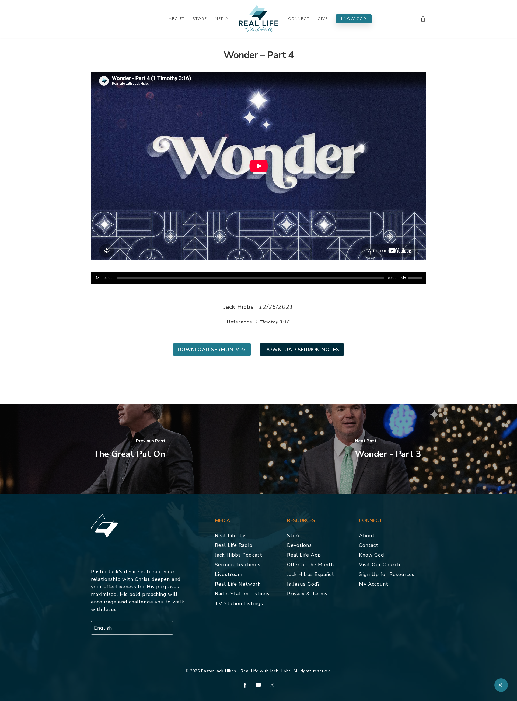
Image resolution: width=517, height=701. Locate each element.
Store (294, 535)
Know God (371, 555)
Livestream (228, 574)
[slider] (416, 275)
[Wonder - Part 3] (387, 449)
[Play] (97, 277)
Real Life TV (230, 535)
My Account (373, 584)
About (367, 535)
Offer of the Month (310, 564)
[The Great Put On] (129, 449)
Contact (368, 545)
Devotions (299, 545)
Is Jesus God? (303, 584)
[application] (258, 278)
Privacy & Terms (307, 594)
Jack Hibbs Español (310, 574)
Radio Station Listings (242, 594)
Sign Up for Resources (386, 574)
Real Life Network (237, 584)
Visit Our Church (379, 564)
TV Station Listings (239, 603)
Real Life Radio (234, 545)
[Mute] (403, 277)
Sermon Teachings (237, 564)
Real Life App (304, 555)
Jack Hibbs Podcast (238, 555)
